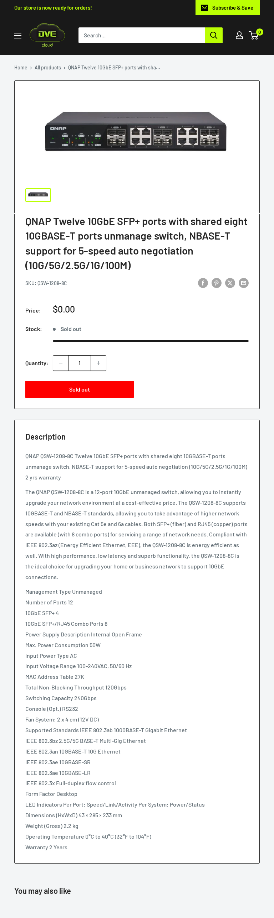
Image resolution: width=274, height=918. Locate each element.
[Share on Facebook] (203, 282)
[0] (253, 35)
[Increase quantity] (98, 363)
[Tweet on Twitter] (230, 282)
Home (20, 67)
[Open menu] (17, 35)
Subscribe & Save (232, 7)
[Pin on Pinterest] (217, 282)
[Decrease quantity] (60, 363)
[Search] (214, 35)
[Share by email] (244, 282)
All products (48, 67)
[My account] (239, 35)
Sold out (79, 389)
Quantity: (37, 363)
